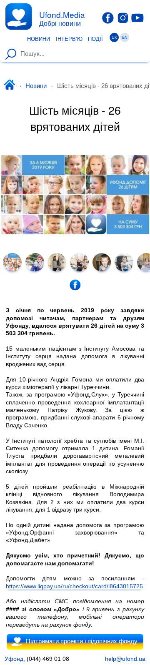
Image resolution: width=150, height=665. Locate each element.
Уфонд (14, 658)
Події (95, 39)
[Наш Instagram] (123, 17)
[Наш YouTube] (137, 17)
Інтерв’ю (69, 39)
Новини (38, 39)
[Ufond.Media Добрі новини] (18, 16)
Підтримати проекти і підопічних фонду (82, 641)
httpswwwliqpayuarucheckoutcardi (74, 585)
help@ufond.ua (125, 658)
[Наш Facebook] (108, 18)
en (125, 37)
